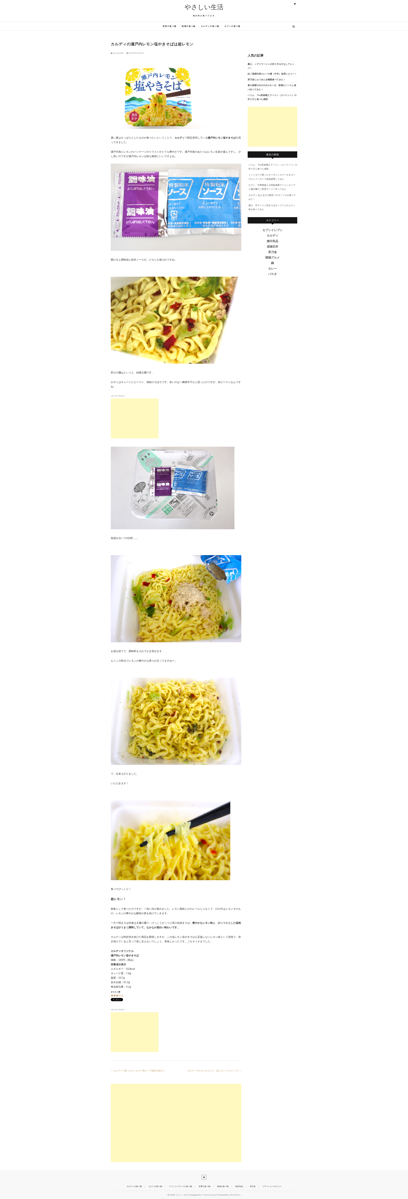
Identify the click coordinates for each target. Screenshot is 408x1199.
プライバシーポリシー (272, 1186)
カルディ (272, 235)
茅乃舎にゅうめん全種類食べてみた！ (267, 79)
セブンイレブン (272, 230)
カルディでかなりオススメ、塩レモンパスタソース (214, 1070)
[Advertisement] (135, 418)
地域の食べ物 (188, 26)
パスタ (272, 274)
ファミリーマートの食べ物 (180, 1186)
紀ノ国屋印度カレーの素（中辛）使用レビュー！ (272, 73)
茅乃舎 (272, 252)
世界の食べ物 (169, 26)
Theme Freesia (209, 1195)
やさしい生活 (204, 7)
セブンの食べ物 (232, 26)
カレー (272, 268)
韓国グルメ (272, 257)
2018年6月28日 (136, 53)
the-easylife (118, 53)
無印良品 (272, 241)
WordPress (235, 1195)
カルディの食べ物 (210, 26)
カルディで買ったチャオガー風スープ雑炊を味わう (138, 1070)
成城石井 (272, 246)
